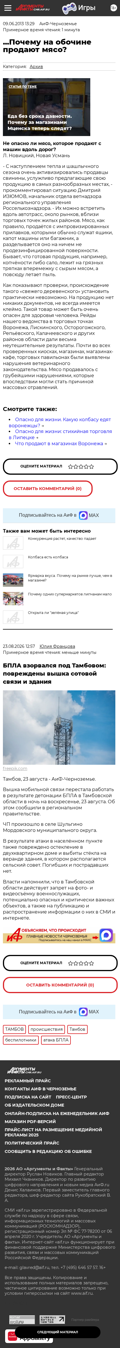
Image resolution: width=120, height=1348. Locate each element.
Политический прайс (32, 1143)
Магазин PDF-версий (30, 1121)
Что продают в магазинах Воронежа (59, 443)
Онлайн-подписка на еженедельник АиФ (57, 1113)
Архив (36, 66)
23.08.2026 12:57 (19, 646)
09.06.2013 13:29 (19, 23)
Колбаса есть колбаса (48, 557)
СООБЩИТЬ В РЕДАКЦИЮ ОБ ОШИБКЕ (48, 1151)
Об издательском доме (34, 1105)
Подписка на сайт (28, 1097)
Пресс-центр (71, 1097)
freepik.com (15, 768)
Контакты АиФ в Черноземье (40, 1089)
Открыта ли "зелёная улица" (53, 612)
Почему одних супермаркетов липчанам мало (70, 594)
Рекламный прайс (28, 1080)
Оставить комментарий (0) (48, 488)
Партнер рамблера (85, 1319)
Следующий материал (57, 1332)
